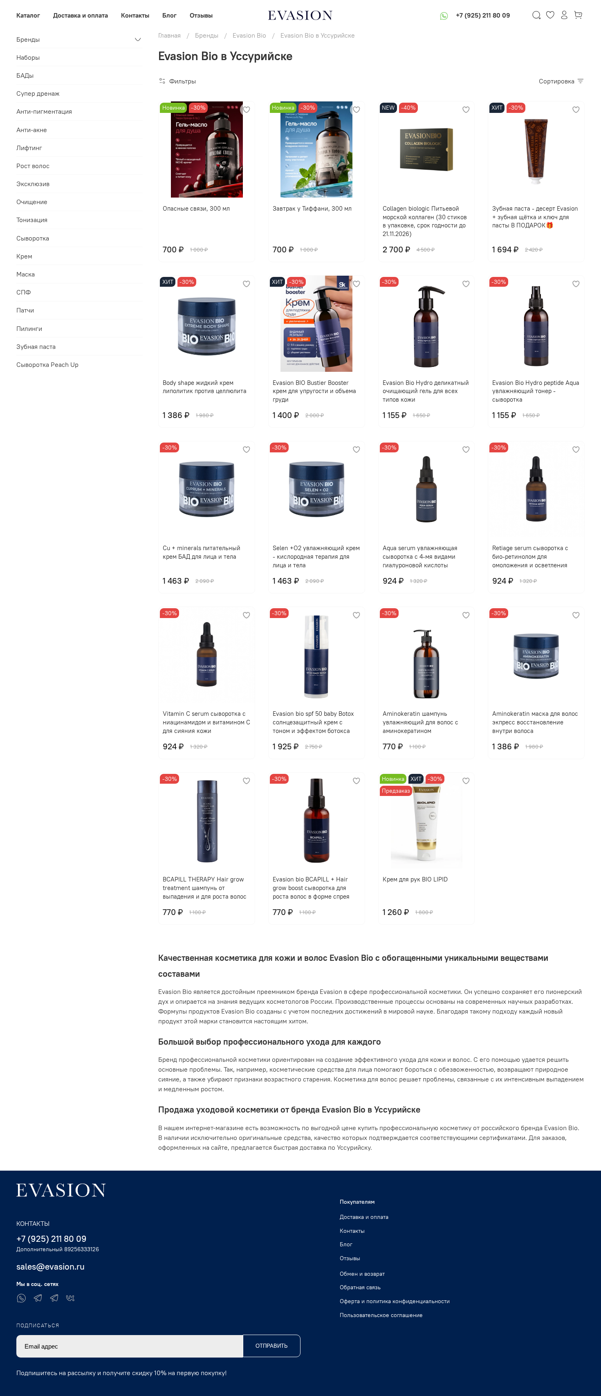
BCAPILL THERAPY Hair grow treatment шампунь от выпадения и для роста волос (205, 887)
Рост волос (32, 166)
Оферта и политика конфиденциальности (395, 1301)
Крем (24, 256)
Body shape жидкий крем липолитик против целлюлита (205, 387)
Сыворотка (32, 238)
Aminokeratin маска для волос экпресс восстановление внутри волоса (535, 722)
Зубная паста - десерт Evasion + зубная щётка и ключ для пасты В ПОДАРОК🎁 (535, 217)
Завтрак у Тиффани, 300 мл (312, 208)
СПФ (23, 292)
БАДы (25, 75)
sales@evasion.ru (50, 1266)
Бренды (206, 35)
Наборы (28, 57)
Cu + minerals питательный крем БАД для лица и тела (201, 552)
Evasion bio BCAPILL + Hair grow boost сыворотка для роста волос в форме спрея (311, 887)
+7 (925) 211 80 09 (483, 15)
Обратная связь (360, 1287)
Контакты (135, 15)
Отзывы (201, 15)
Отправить (272, 1346)
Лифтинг (29, 148)
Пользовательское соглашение (381, 1315)
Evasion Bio (249, 35)
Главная (169, 35)
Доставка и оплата (80, 15)
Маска (25, 274)
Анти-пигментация (44, 111)
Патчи (25, 310)
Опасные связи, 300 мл (196, 208)
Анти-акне (31, 130)
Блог (169, 15)
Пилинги (29, 328)
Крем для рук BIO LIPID (415, 879)
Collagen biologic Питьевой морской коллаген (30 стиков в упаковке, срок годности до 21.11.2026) (425, 221)
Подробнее (427, 730)
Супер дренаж (38, 93)
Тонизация (31, 220)
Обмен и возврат (362, 1273)
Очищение (31, 202)
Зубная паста (36, 346)
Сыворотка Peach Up (47, 364)
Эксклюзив (32, 184)
